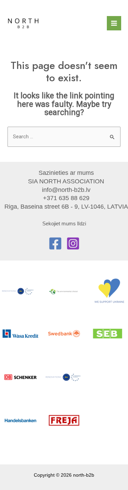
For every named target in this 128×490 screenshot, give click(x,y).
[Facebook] (55, 243)
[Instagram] (73, 243)
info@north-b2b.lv (66, 189)
